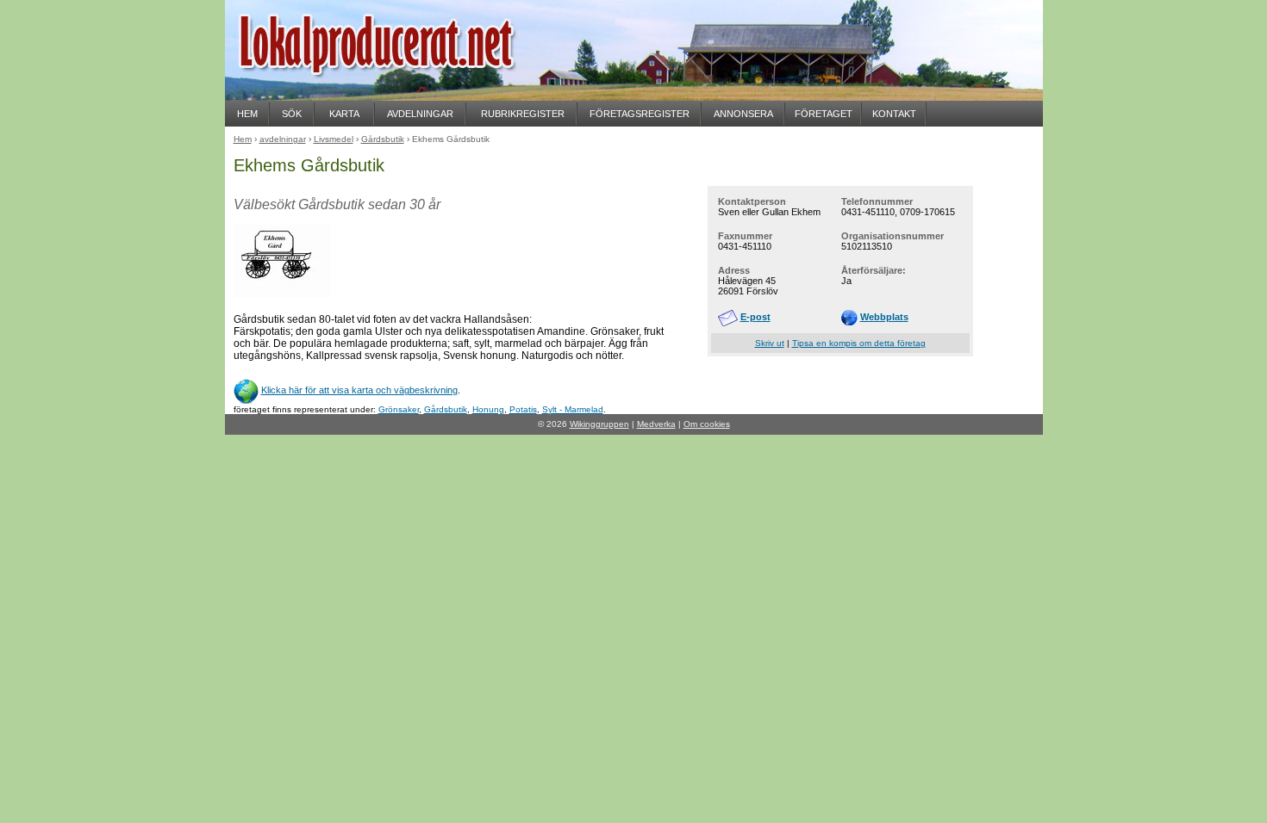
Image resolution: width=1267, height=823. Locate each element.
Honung (488, 409)
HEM (247, 113)
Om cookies (706, 424)
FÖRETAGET (823, 113)
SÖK (292, 113)
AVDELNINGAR (420, 113)
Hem (243, 139)
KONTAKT (894, 113)
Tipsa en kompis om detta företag (859, 343)
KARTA (344, 113)
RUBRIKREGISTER (523, 113)
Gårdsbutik (445, 409)
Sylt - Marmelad (572, 409)
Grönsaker (398, 409)
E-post (755, 317)
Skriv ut (769, 343)
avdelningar (282, 139)
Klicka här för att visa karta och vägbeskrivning (359, 390)
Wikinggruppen (599, 424)
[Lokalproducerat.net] (397, 95)
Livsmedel (333, 139)
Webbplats (884, 317)
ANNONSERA (743, 113)
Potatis (523, 409)
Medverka (656, 424)
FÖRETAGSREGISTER (640, 113)
